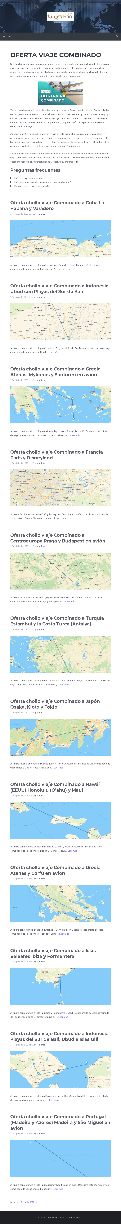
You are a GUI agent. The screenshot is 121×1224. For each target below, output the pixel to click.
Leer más (71, 269)
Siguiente (31, 1201)
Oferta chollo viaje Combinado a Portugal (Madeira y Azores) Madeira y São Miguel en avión (60, 1122)
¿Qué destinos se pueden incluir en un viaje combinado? (42, 181)
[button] (117, 37)
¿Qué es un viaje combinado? (28, 177)
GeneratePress (76, 1217)
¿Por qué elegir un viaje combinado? (31, 185)
